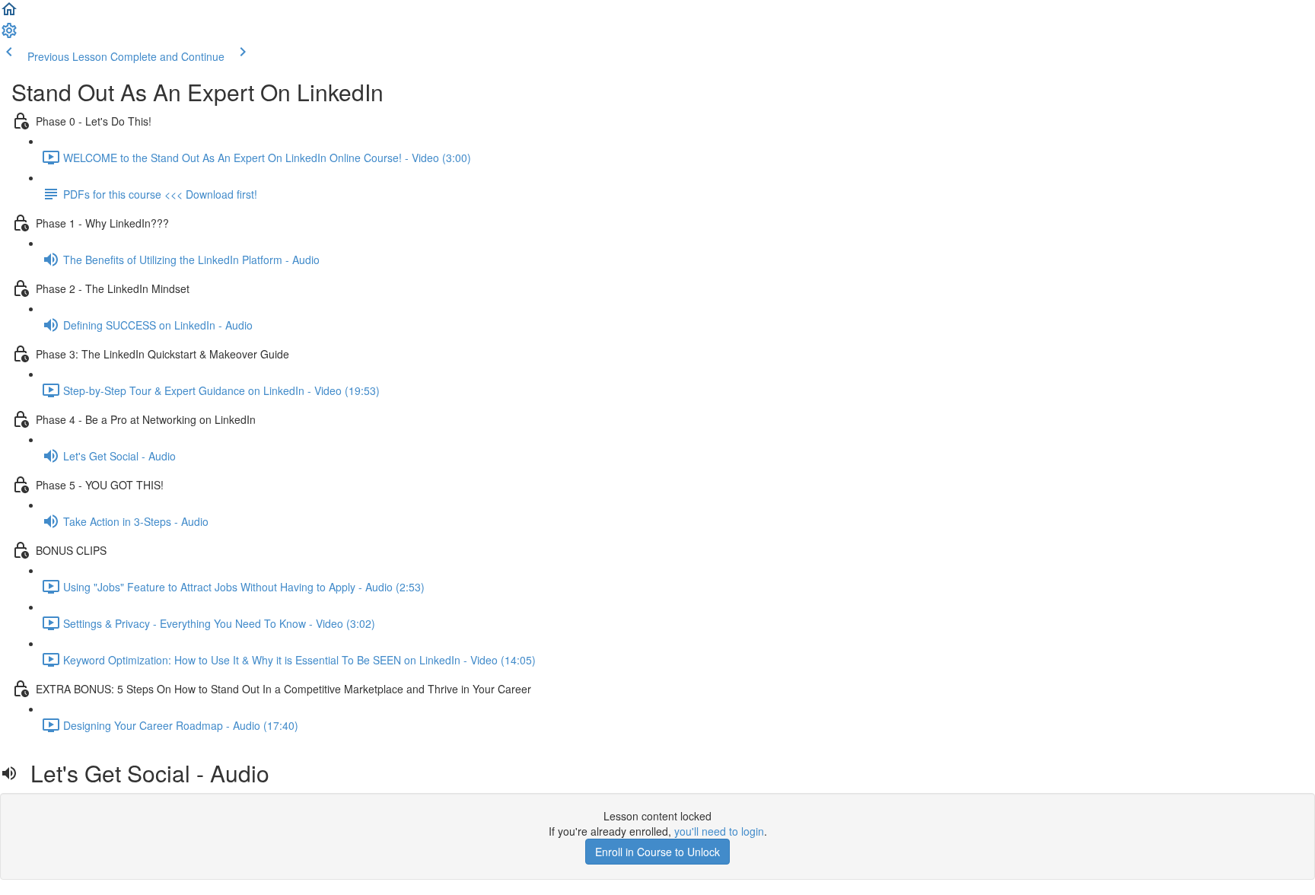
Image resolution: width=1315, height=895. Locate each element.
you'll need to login (719, 831)
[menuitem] (9, 35)
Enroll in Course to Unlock (657, 851)
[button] (9, 13)
